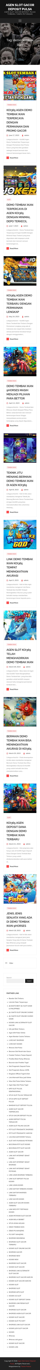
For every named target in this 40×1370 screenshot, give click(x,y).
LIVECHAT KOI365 (15, 1044)
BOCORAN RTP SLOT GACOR (19, 1148)
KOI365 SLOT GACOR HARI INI (20, 1281)
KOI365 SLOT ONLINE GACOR (19, 1248)
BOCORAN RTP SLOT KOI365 (19, 1144)
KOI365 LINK (13, 1347)
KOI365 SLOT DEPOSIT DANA (19, 1299)
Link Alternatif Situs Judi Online (20, 1077)
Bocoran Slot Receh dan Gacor (20, 1051)
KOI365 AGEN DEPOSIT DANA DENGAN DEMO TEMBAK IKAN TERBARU (17, 831)
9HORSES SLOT (14, 1288)
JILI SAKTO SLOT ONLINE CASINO (21, 1012)
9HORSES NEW (14, 1256)
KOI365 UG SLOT (15, 1296)
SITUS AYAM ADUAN (16, 1223)
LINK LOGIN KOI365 (16, 1185)
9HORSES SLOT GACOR (17, 1263)
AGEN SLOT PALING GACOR (19, 1126)
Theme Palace (26, 1366)
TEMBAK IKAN (11, 105)
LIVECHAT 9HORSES (16, 1040)
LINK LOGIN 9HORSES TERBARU (21, 1175)
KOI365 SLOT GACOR (16, 1267)
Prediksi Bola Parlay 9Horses (19, 1059)
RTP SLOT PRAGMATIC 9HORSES (21, 1129)
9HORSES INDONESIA (17, 1238)
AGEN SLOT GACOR (16, 1152)
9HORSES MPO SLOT (16, 1292)
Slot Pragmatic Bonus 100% (19, 1070)
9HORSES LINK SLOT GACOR (19, 1325)
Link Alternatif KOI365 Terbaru (20, 1137)
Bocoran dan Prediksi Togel (19, 1062)
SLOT (9, 199)
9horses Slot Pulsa (15, 1048)
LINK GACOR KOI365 (16, 1199)
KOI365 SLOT (13, 1285)
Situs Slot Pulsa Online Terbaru (20, 1081)
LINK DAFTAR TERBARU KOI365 (21, 1189)
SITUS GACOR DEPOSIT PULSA (20, 1115)
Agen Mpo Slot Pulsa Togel (18, 1085)
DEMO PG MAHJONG (16, 1231)
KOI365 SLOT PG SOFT (17, 1321)
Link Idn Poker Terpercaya (18, 1002)
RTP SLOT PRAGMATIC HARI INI (20, 1133)
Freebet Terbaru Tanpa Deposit (20, 1055)
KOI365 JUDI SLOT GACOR (18, 1328)
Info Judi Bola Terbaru (16, 1029)
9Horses (12, 1336)
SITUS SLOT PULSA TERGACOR (20, 1095)
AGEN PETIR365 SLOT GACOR (20, 1216)
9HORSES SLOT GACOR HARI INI (21, 1277)
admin (26, 135)
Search (9, 978)
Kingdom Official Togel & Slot (19, 1074)
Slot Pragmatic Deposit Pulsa (19, 1066)
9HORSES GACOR (15, 1252)
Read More (14, 158)
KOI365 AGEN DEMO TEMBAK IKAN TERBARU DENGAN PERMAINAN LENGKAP (19, 304)
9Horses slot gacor (15, 1339)
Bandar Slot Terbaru (16, 998)
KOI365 (11, 1332)
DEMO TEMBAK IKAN (16, 1227)
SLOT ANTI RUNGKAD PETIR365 (21, 1141)
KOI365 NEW (13, 1259)
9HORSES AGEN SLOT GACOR (20, 1313)
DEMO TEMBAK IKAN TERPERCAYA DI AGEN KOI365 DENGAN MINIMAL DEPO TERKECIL (20, 213)
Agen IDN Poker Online (17, 1033)
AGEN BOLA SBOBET (16, 1219)
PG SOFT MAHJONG (16, 1234)
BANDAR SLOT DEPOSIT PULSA (20, 1105)
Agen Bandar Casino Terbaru (19, 1036)
